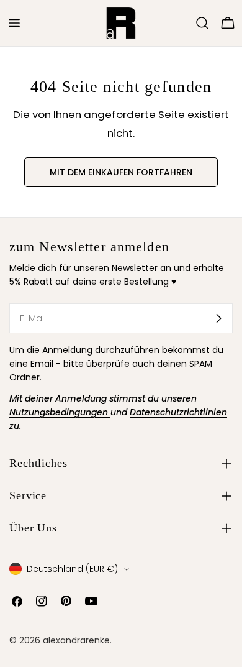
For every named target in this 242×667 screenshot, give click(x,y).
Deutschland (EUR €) (72, 569)
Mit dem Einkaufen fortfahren (121, 172)
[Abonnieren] (218, 318)
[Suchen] (202, 23)
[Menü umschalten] (14, 23)
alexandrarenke (76, 640)
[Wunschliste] (185, 23)
